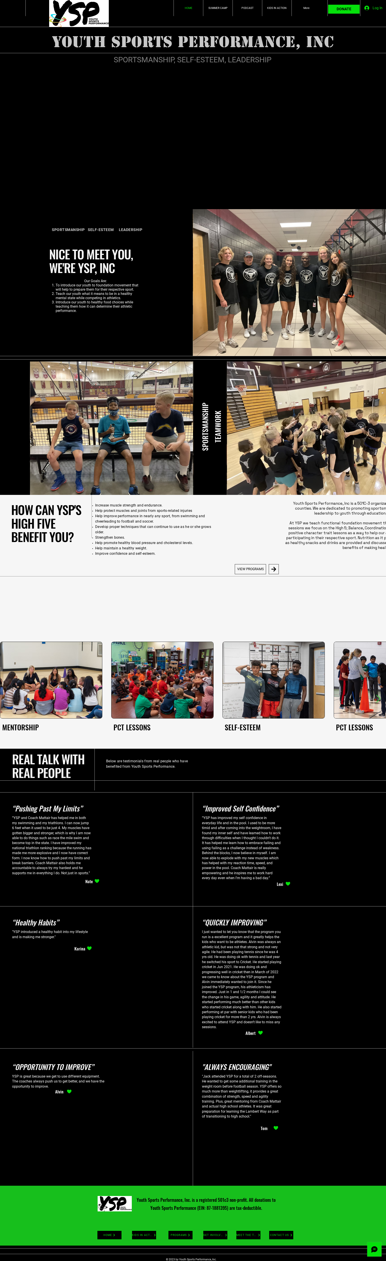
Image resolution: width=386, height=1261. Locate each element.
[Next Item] (378, 699)
